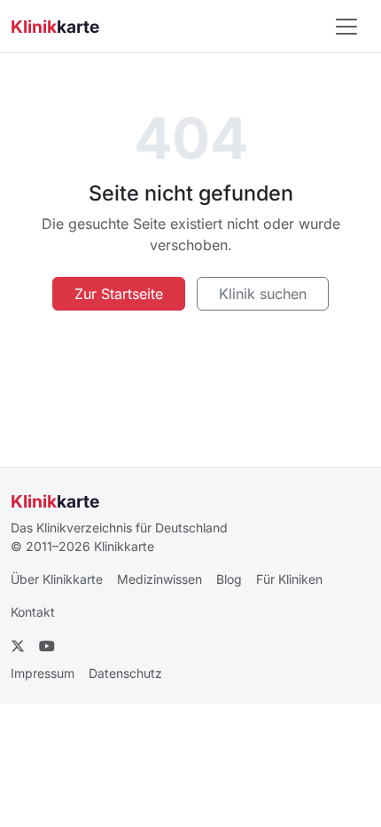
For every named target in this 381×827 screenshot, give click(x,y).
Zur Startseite (118, 294)
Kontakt (33, 611)
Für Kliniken (289, 579)
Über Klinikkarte (57, 579)
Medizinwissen (159, 579)
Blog (229, 579)
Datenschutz (125, 673)
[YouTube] (47, 646)
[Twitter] (18, 646)
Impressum (42, 673)
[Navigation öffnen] (346, 26)
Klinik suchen (263, 294)
